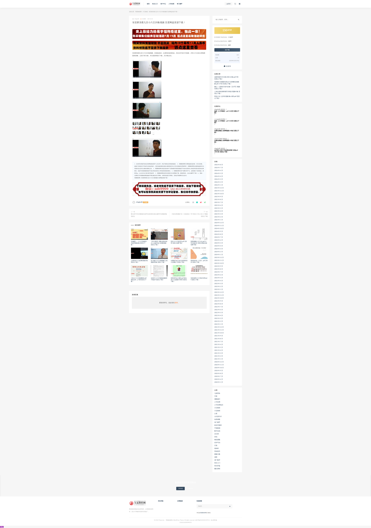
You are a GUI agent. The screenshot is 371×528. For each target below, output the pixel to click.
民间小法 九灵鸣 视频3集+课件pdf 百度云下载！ (227, 97)
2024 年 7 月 (218, 237)
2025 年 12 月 (219, 188)
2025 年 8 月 (218, 199)
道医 (215, 457)
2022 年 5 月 (218, 312)
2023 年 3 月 (218, 283)
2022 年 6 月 (218, 309)
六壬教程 (145, 11)
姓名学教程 (218, 425)
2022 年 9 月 (218, 301)
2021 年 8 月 (218, 338)
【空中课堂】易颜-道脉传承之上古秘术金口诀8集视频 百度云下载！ (159, 243)
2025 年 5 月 (218, 208)
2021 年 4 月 (218, 350)
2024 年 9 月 (218, 231)
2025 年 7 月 (218, 202)
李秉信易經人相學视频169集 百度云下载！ (226, 131)
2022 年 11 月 (219, 295)
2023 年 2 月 (218, 286)
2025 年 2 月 (218, 217)
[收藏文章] (193, 202)
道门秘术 (217, 460)
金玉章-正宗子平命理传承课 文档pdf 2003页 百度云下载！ (226, 151)
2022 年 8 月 (218, 304)
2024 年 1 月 (218, 254)
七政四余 (217, 393)
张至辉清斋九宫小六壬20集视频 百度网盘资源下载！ (154, 177)
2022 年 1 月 (218, 324)
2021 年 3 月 (218, 353)
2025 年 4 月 (218, 211)
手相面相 (217, 428)
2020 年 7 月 (218, 376)
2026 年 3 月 (218, 179)
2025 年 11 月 (219, 191)
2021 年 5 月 (218, 347)
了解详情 (190, 488)
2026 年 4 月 (218, 176)
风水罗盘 (217, 466)
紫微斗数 (217, 454)
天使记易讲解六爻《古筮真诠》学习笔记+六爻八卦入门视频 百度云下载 (190, 215)
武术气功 (217, 442)
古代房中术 (218, 416)
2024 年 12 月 (219, 222)
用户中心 (163, 4)
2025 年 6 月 (218, 205)
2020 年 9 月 (218, 370)
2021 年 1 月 (218, 359)
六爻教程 (217, 410)
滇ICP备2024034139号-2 (202, 520)
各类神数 (217, 419)
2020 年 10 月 (219, 367)
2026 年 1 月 (218, 185)
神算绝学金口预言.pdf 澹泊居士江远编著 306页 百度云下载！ (179, 279)
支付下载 (227, 49)
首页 (148, 4)
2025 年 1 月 (218, 220)
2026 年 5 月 (218, 173)
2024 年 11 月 (219, 225)
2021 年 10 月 (219, 333)
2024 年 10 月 (219, 228)
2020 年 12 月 (219, 362)
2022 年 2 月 (218, 321)
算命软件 (217, 451)
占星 (215, 413)
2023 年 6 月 (218, 275)
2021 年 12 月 (219, 327)
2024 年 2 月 (218, 251)
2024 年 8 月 (218, 234)
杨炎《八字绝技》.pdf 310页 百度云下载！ (226, 112)
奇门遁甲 (179, 4)
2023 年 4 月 (218, 280)
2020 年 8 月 (218, 373)
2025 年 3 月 (218, 214)
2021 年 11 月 (219, 330)
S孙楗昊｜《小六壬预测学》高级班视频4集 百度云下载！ (139, 243)
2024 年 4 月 (218, 246)
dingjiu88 (139, 202)
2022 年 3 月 (218, 318)
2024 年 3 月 (218, 249)
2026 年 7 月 (218, 167)
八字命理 (171, 4)
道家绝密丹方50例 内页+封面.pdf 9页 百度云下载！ (226, 78)
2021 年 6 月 (218, 344)
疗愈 (215, 445)
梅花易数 (217, 439)
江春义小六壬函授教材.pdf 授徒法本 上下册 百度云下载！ (138, 279)
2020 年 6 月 (218, 379)
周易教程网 (138, 11)
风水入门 (155, 4)
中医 (215, 396)
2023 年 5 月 (218, 278)
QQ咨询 (228, 66)
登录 (176, 302)
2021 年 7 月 (218, 341)
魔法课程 (217, 468)
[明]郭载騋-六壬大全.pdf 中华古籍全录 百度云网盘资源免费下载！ (199, 243)
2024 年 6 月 (218, 240)
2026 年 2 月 (218, 182)
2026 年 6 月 (218, 170)
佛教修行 (217, 399)
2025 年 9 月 (218, 196)
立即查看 (180, 488)
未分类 (216, 434)
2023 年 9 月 (218, 266)
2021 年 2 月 (218, 356)
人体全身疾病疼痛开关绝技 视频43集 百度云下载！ (227, 92)
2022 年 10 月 (219, 298)
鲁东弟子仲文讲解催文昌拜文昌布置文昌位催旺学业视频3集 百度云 (149, 215)
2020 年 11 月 (219, 365)
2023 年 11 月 (219, 260)
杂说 (215, 437)
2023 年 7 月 (218, 272)
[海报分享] (204, 202)
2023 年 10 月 (219, 263)
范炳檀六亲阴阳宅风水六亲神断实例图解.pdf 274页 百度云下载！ (226, 83)
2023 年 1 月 (218, 289)
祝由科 (216, 448)
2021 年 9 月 (218, 336)
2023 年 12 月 (219, 257)
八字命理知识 (218, 405)
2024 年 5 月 (218, 243)
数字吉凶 (217, 431)
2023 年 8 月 (218, 269)
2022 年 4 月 (218, 315)
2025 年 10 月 (219, 193)
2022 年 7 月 (218, 307)
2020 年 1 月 (218, 382)
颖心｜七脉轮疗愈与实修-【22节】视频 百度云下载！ (227, 87)
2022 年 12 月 (219, 292)
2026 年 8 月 (218, 164)
